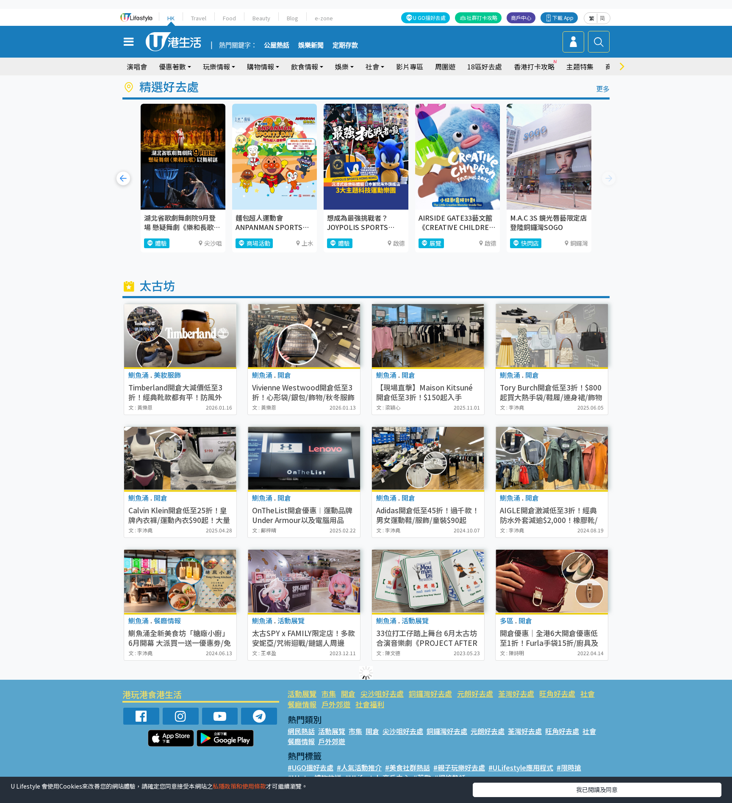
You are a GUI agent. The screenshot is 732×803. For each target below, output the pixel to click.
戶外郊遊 (336, 704)
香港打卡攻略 (534, 66)
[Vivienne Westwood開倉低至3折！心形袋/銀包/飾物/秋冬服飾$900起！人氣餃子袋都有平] (304, 335)
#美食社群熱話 (407, 767)
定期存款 (345, 45)
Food (229, 18)
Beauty (261, 18)
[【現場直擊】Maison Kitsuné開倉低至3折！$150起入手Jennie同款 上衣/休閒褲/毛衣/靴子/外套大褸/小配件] (428, 335)
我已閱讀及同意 (597, 789)
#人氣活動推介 (359, 767)
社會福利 (369, 704)
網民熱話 (301, 731)
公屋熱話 (276, 45)
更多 (603, 88)
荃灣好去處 (516, 693)
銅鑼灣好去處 (430, 693)
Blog (292, 18)
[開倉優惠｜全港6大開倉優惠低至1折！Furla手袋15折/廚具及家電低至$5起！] (552, 581)
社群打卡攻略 (482, 17)
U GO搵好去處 (429, 17)
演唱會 (137, 66)
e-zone (324, 18)
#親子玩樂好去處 (459, 767)
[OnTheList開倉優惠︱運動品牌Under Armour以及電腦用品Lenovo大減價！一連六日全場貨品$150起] (304, 458)
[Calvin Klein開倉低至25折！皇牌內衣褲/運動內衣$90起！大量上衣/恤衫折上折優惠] (180, 458)
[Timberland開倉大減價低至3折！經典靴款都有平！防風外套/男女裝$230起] (180, 335)
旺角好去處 (557, 693)
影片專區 (409, 66)
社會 (587, 693)
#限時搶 (569, 767)
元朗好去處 (475, 693)
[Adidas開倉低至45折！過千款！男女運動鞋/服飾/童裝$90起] (428, 458)
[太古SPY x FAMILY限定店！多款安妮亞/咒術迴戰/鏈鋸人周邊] (304, 581)
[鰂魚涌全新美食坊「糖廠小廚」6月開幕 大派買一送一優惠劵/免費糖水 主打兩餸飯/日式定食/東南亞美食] (180, 581)
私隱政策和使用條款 (239, 786)
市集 (329, 693)
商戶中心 (521, 17)
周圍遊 (445, 66)
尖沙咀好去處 (382, 693)
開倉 (348, 693)
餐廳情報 (302, 704)
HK (171, 18)
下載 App (563, 17)
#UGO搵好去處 (310, 767)
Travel (198, 18)
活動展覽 (302, 693)
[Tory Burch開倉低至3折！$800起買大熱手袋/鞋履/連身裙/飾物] (552, 335)
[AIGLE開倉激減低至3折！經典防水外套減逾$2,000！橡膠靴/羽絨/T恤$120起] (552, 458)
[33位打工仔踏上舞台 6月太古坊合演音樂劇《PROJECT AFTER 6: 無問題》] (428, 581)
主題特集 (579, 66)
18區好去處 (484, 66)
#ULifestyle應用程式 (520, 767)
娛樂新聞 (311, 45)
